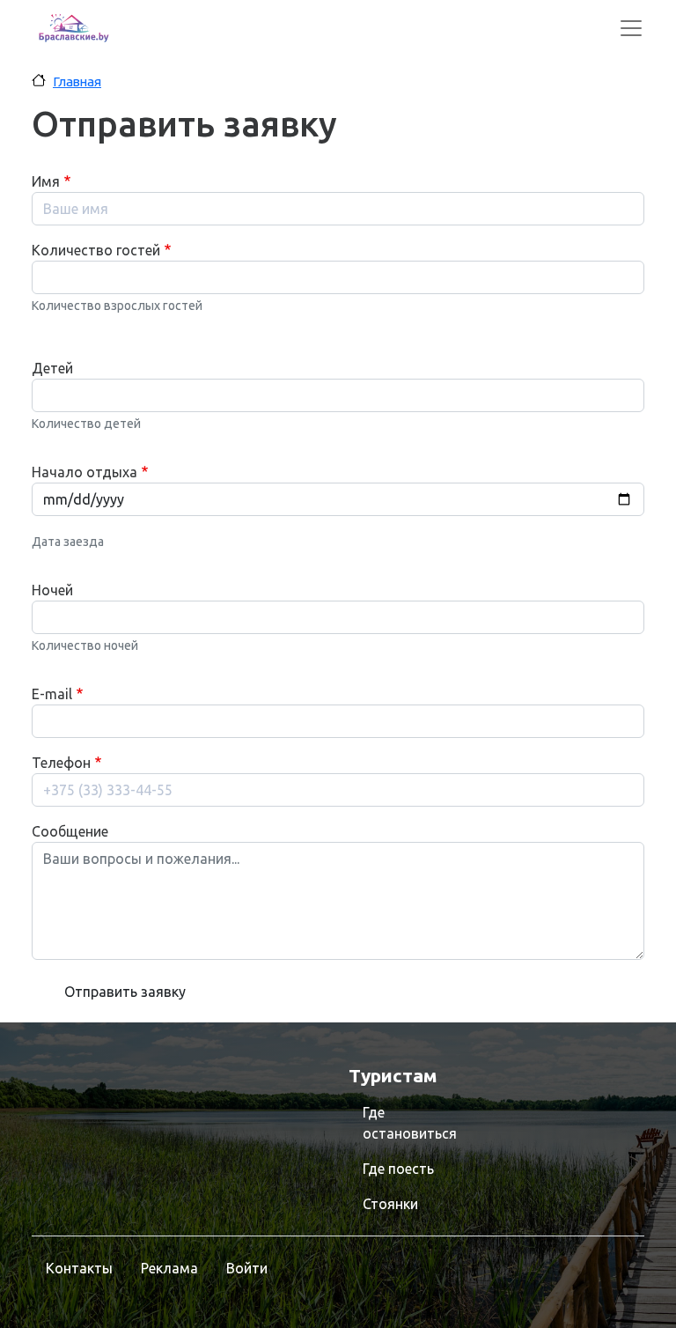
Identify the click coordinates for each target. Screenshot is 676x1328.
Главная (77, 81)
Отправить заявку (125, 992)
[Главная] (74, 28)
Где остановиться (410, 1122)
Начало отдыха (84, 472)
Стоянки (390, 1204)
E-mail (52, 694)
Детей (52, 368)
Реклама (169, 1268)
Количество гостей (96, 250)
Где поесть (398, 1169)
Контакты (79, 1268)
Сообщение (70, 831)
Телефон (61, 763)
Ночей (52, 590)
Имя (46, 181)
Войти (247, 1268)
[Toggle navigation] (631, 28)
